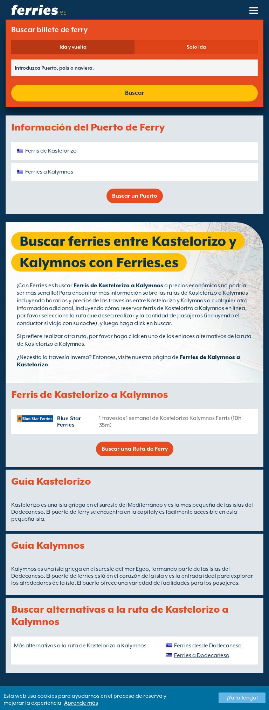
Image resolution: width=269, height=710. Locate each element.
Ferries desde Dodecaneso (208, 645)
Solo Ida (196, 47)
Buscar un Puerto (134, 196)
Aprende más (81, 703)
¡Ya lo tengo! (242, 698)
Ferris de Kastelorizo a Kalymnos (118, 285)
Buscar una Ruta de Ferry (135, 449)
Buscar (134, 93)
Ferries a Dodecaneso (201, 655)
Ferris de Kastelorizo (51, 151)
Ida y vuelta (73, 47)
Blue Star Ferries (69, 421)
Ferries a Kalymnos (49, 172)
